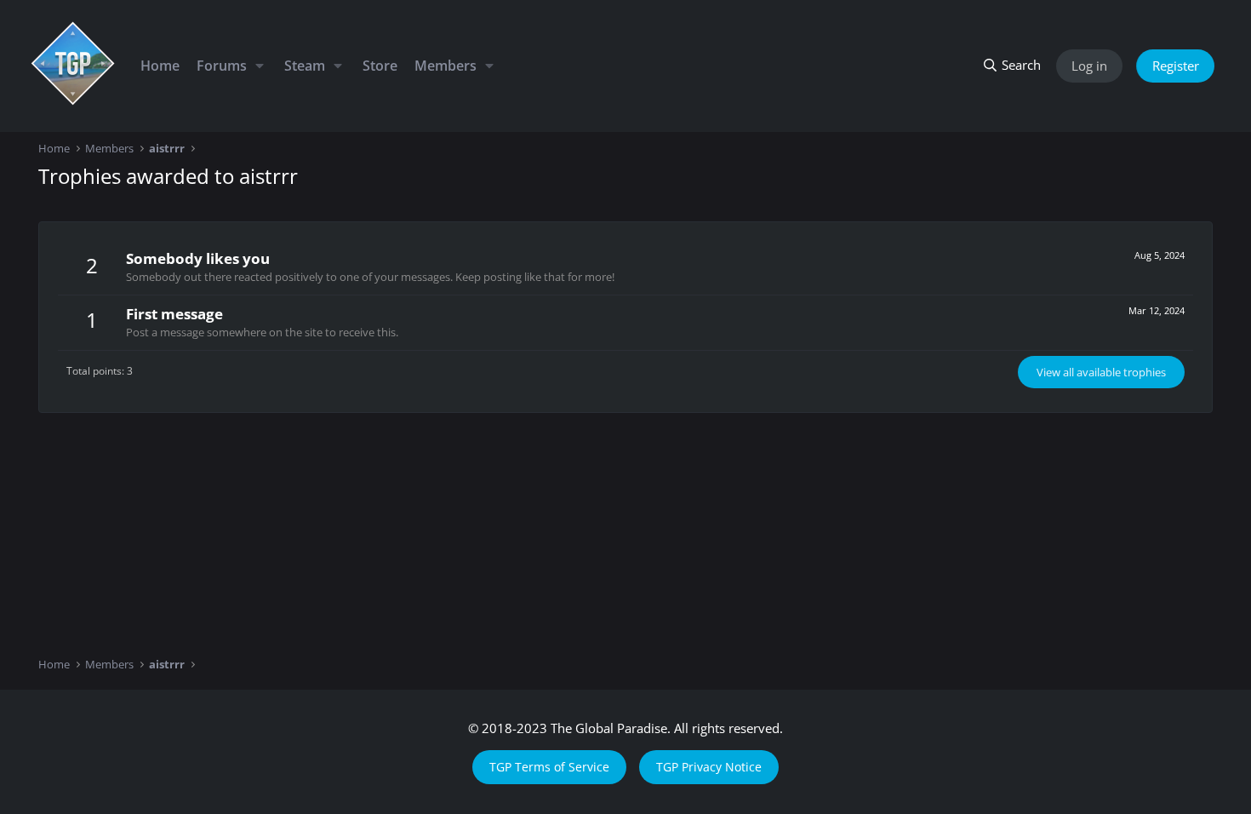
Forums (222, 65)
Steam (304, 65)
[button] (259, 65)
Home (160, 65)
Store (380, 65)
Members (445, 65)
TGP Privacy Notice (709, 767)
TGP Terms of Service (549, 767)
